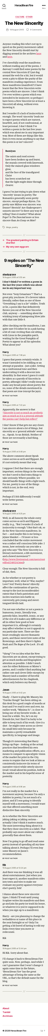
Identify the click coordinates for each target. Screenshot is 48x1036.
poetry (15, 227)
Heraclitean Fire (24, 5)
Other (29, 17)
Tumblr (6, 1012)
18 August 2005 (17, 29)
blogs (8, 227)
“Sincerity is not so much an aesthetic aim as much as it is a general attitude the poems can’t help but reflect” (23, 416)
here (38, 53)
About (6, 1008)
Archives (8, 1016)
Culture (19, 17)
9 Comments (36, 29)
